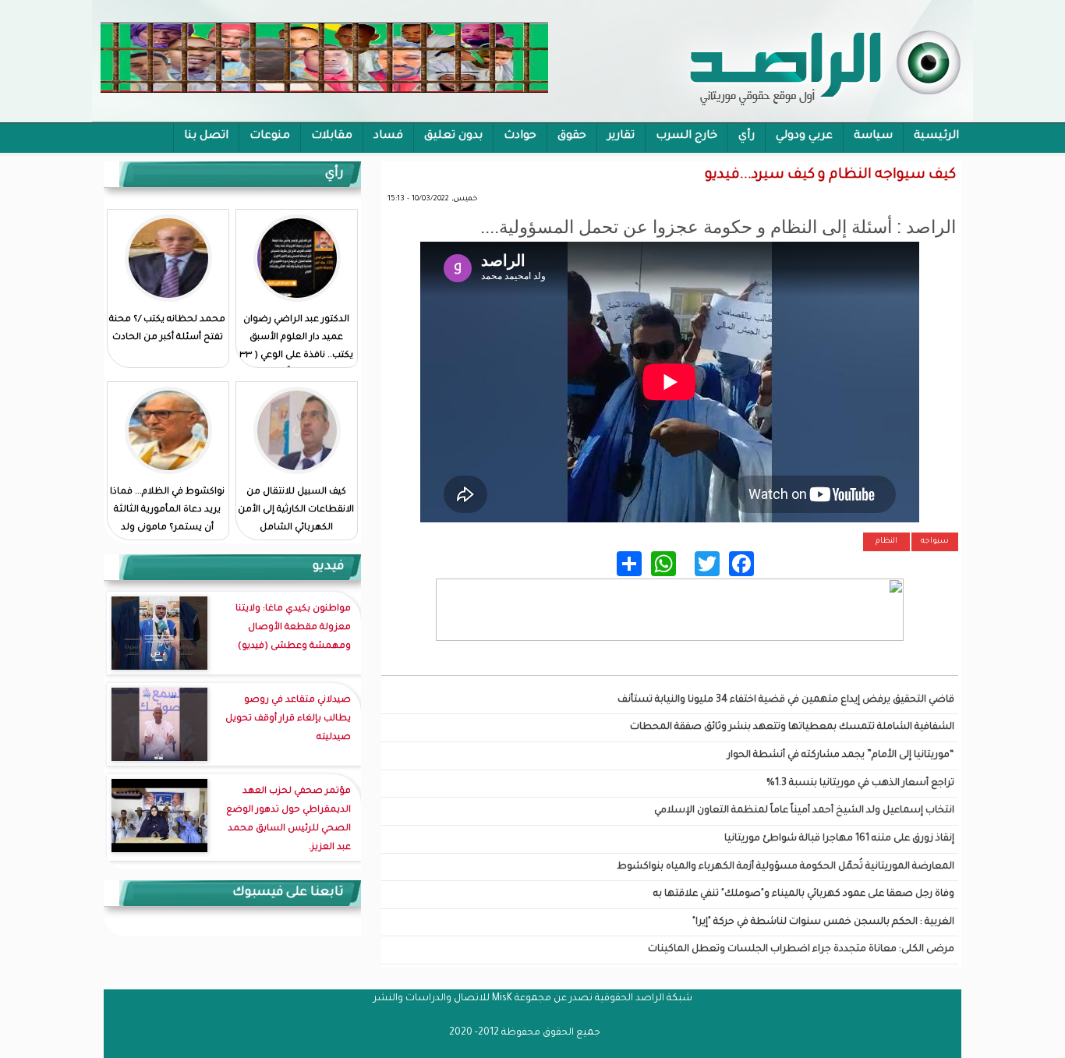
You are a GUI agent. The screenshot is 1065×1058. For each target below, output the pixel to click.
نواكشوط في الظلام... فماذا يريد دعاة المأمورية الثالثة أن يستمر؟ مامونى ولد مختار (167, 519)
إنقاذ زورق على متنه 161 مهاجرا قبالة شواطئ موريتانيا (839, 838)
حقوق (571, 136)
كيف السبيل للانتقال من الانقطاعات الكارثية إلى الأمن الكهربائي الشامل (296, 510)
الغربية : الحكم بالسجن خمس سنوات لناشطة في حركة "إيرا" (823, 922)
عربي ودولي (804, 136)
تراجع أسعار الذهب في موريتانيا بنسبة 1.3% (860, 783)
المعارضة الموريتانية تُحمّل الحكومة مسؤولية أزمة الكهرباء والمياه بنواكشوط (785, 867)
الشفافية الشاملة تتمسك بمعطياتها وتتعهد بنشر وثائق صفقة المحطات (792, 727)
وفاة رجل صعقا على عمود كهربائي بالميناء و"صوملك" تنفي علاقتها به (803, 894)
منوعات (269, 136)
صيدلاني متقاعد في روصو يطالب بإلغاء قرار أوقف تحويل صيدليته (288, 719)
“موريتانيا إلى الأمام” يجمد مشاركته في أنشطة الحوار (840, 755)
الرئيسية (936, 136)
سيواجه (935, 541)
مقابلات (331, 136)
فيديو (328, 567)
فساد (388, 136)
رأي (746, 136)
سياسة (873, 136)
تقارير (621, 136)
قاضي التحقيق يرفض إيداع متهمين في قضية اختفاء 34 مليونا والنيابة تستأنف (785, 700)
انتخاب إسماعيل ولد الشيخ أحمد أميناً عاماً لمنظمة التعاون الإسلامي (804, 810)
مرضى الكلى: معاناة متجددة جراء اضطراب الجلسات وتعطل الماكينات (801, 949)
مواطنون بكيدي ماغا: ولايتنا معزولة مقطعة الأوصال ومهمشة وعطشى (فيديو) (293, 628)
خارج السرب (686, 136)
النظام (886, 541)
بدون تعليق (453, 136)
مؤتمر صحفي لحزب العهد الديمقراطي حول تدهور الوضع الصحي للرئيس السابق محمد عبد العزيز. (288, 820)
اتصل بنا (206, 136)
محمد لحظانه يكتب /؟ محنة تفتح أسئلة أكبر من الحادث (167, 329)
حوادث (520, 136)
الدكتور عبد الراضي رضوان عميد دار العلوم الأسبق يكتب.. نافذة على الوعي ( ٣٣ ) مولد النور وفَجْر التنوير (296, 347)
